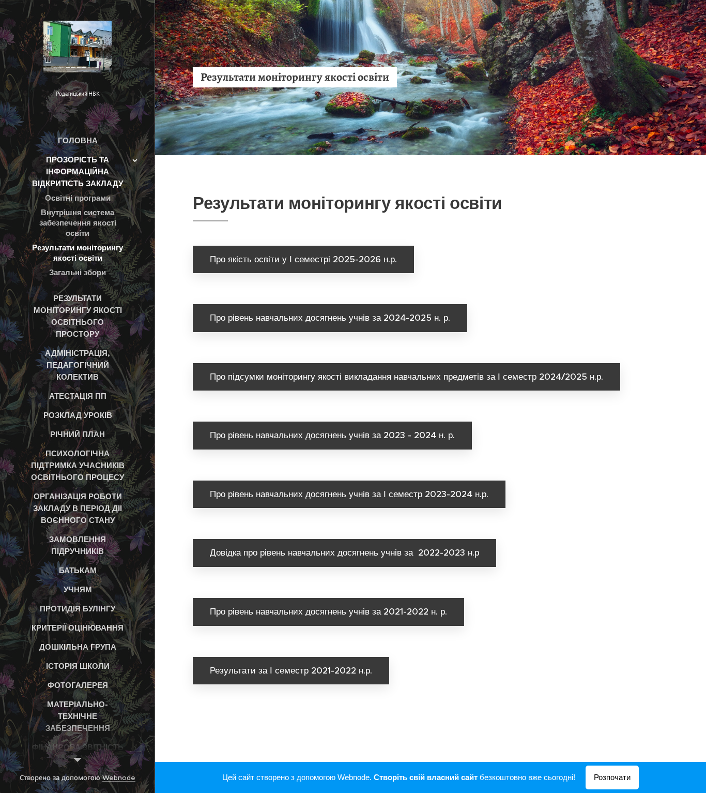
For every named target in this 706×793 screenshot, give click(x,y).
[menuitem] (77, 140)
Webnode (118, 777)
